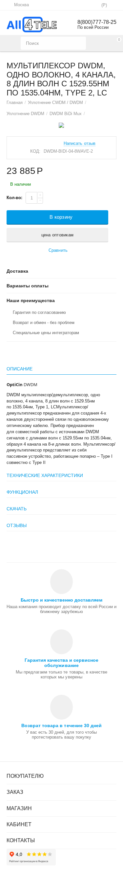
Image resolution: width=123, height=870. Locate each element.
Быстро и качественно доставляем (61, 600)
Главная (15, 102)
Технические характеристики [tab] (45, 475)
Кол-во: (14, 197)
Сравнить (58, 250)
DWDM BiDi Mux (66, 113)
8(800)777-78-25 (96, 22)
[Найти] (79, 43)
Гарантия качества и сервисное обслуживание (61, 662)
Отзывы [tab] (17, 525)
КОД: (35, 151)
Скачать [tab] (17, 508)
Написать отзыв (79, 143)
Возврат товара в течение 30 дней (61, 725)
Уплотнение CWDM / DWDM (55, 102)
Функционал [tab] (22, 492)
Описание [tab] (19, 368)
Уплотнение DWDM (25, 113)
